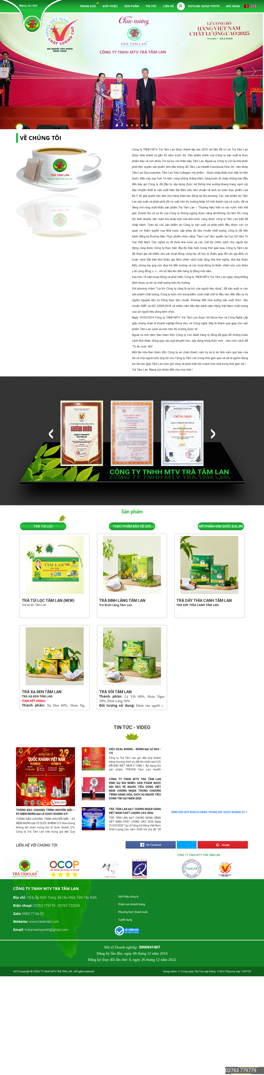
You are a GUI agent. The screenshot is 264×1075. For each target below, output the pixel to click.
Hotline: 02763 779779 (203, 6)
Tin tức (151, 6)
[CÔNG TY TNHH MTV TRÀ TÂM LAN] (128, 930)
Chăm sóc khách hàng (131, 904)
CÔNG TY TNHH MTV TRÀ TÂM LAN (198, 855)
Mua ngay (63, 576)
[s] (25, 877)
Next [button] (213, 433)
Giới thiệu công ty (128, 896)
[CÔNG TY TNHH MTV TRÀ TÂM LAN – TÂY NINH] (32, 24)
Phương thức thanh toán (133, 912)
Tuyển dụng (125, 919)
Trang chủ (88, 6)
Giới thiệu (110, 6)
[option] (81, 434)
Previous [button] (51, 433)
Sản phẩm (131, 6)
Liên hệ (168, 6)
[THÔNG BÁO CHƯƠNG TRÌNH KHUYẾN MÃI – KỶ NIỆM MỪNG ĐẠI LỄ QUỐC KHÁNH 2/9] (45, 776)
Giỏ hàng (233, 6)
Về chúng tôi (40, 138)
